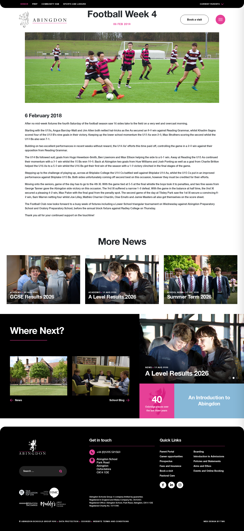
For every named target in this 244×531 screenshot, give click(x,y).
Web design (209, 521)
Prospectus (166, 461)
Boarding (199, 452)
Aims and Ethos (202, 466)
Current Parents (210, 4)
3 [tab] (237, 378)
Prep (35, 4)
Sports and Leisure (74, 4)
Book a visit (194, 19)
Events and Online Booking (209, 471)
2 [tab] (234, 378)
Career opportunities (171, 456)
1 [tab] (230, 378)
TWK (222, 521)
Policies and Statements (207, 461)
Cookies (86, 521)
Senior (24, 4)
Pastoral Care (167, 476)
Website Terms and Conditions (111, 521)
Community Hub (50, 4)
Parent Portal (167, 452)
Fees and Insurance (170, 466)
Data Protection (69, 521)
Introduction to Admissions (209, 456)
